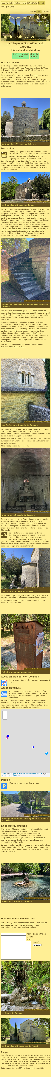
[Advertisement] (25, 92)
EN (48, 11)
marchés (7, 3)
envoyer (37, 945)
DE (43, 11)
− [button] (5, 717)
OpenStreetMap (17, 774)
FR (39, 11)
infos (33, 11)
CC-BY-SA (16, 776)
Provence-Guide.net (35, 774)
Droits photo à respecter (11, 23)
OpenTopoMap (7, 776)
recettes (20, 3)
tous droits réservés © (16, 133)
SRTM (25, 774)
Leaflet (4, 774)
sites (41, 3)
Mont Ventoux (31, 693)
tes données (40, 934)
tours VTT (7, 7)
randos (32, 3)
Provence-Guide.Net (29, 17)
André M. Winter (36, 133)
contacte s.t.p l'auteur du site (13, 1061)
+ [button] (5, 713)
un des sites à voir (20, 36)
